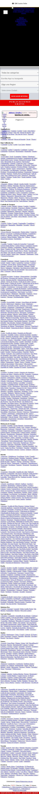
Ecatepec (31, 384)
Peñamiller (10, 602)
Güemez (29, 677)
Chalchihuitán (5, 163)
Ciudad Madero (11, 676)
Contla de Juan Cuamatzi (8, 693)
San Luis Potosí (31, 622)
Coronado (34, 187)
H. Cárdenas (10, 665)
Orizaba (3, 736)
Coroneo (26, 263)
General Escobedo (26, 489)
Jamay (23, 348)
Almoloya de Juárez (6, 374)
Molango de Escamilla (12, 317)
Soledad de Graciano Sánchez (13, 626)
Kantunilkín (10, 610)
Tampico (17, 682)
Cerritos (8, 617)
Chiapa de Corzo (21, 163)
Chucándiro (11, 431)
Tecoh (22, 759)
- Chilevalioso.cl (25, 789)
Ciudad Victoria (22, 676)
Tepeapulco (4, 324)
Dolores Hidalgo (22, 264)
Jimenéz (19, 194)
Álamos (17, 643)
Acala (11, 156)
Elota (2, 636)
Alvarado (21, 720)
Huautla (21, 311)
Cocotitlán (22, 383)
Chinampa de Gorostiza (8, 725)
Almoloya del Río (18, 374)
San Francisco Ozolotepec (30, 532)
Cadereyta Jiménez (21, 485)
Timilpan (4, 413)
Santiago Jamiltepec (6, 561)
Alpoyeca (27, 278)
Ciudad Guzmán (27, 340)
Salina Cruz (24, 523)
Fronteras (35, 646)
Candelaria (24, 149)
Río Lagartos (14, 758)
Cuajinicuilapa (32, 287)
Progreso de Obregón (31, 319)
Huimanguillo (19, 665)
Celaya (13, 263)
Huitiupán (31, 167)
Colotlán (35, 340)
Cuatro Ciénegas (6, 208)
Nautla (19, 734)
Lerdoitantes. (18, 247)
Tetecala (32, 461)
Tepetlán (28, 739)
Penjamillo (17, 444)
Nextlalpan (27, 395)
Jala (2, 475)
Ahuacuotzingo (25, 276)
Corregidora (8, 598)
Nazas (2, 249)
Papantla (24, 736)
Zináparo (28, 449)
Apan (23, 304)
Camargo (3, 187)
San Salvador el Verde (13, 588)
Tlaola (2, 592)
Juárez (35, 168)
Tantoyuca (7, 739)
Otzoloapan (15, 398)
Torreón (30, 216)
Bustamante (11, 485)
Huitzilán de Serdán (24, 578)
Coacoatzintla (20, 725)
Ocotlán (8, 352)
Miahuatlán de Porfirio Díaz (24, 521)
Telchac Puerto (29, 759)
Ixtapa (14, 168)
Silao (2, 271)
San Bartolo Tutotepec (21, 321)
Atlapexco (4, 305)
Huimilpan (4, 600)
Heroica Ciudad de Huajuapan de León (12, 518)
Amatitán (10, 335)
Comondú (4, 144)
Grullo (31, 343)
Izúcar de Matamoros (17, 580)
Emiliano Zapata (14, 458)
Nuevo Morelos (5, 681)
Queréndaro (11, 446)
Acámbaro (10, 261)
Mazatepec (17, 460)
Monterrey (30, 496)
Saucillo (31, 201)
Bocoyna (22, 185)
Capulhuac (10, 379)
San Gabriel (13, 355)
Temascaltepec (5, 408)
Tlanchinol (34, 326)
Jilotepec (22, 389)
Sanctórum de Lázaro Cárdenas (14, 705)
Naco (10, 652)
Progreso (27, 213)
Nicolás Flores (24, 317)
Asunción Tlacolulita (7, 509)
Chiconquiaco (30, 724)
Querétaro (29, 602)
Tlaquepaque (10, 362)
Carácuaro (11, 429)
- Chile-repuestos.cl (16, 787)
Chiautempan (31, 691)
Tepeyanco (26, 710)
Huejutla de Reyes (13, 312)
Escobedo (14, 208)
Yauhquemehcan (14, 713)
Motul (21, 756)
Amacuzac (4, 456)
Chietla (24, 571)
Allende (16, 184)
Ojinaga (3, 199)
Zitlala (27, 297)
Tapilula (3, 177)
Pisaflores (21, 319)
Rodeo (26, 251)
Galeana (3, 191)
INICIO (21, 18)
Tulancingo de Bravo (17, 328)
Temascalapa (18, 407)
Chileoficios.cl (6, 787)
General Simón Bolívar (7, 245)
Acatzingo (21, 568)
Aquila (18, 427)
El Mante (31, 676)
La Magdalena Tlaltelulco (21, 696)
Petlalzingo (4, 583)
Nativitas (23, 700)
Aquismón (11, 616)
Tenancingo (13, 408)
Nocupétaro (4, 441)
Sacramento (9, 215)
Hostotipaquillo (22, 345)
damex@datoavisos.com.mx (24, 781)
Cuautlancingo (12, 573)
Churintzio (19, 431)
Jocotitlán (10, 391)
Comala (14, 223)
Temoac (19, 461)
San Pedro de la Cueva (21, 657)
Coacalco (3, 383)
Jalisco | (12, 113)
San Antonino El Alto (13, 525)
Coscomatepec (20, 727)
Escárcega (12, 151)
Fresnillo (21, 768)
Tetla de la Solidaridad (7, 712)
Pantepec (9, 173)
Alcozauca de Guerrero (16, 278)
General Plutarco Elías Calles (9, 648)
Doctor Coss (22, 487)
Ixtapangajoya (21, 168)
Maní (33, 754)
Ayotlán (25, 338)
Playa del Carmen (26, 610)
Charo (24, 429)
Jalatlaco (10, 389)
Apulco (3, 766)
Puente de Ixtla (5, 461)
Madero (17, 439)
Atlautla (18, 377)
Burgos (26, 674)
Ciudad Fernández (29, 617)
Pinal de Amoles (20, 602)
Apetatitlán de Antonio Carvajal (18, 689)
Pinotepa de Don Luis (13, 523)
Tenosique (8, 669)
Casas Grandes (11, 187)
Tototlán (27, 362)
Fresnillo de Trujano (27, 516)
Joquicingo (17, 391)
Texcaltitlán (4, 412)
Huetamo (26, 434)
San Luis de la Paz (31, 269)
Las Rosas (23, 170)
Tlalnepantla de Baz (22, 413)
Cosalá (22, 634)
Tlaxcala (17, 712)
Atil (27, 643)
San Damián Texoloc (16, 701)
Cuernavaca (4, 458)
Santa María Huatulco (7, 557)
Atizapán (23, 376)
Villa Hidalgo (20, 629)
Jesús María (31, 131)
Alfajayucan (10, 304)
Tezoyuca (26, 412)
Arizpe (23, 643)
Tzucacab (10, 761)
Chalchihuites (20, 766)
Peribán (24, 444)
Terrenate (33, 710)
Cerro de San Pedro (17, 617)
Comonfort (20, 263)
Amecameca (5, 376)
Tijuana (33, 139)
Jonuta (8, 667)
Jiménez (26, 209)
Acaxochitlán (11, 302)
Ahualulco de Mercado (24, 333)
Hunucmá (15, 754)
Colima (9, 223)
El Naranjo (18, 619)
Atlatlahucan (12, 456)
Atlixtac (3, 281)
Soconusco (26, 737)
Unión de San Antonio (7, 364)
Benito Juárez (25, 232)
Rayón (16, 400)
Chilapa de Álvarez (15, 283)
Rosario (23, 199)
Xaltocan (35, 712)
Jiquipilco (3, 391)
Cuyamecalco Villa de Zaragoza (10, 516)
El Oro (10, 386)
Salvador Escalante (28, 446)
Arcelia (3, 280)
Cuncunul (18, 753)
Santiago (28, 499)
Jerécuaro (9, 266)
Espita (30, 753)
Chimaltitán (17, 340)
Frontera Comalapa (10, 167)
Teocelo (22, 739)
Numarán (3, 443)
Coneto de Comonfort (19, 244)
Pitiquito (21, 653)
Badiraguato (10, 634)
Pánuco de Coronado (7, 251)
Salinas (15, 622)
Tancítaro (26, 448)
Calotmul (4, 749)
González (3, 677)
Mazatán (29, 170)
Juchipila (12, 771)
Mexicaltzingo (5, 395)
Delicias (11, 189)
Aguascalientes (5, 131)
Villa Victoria (33, 417)
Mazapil (30, 771)
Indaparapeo (4, 436)
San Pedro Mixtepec (16, 552)
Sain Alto (26, 773)
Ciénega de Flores (12, 487)
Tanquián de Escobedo (19, 628)
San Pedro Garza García (8, 499)
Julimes (30, 194)
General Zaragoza (21, 490)
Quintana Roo (5, 758)
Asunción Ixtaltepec (6, 508)
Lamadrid (3, 211)
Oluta (29, 734)
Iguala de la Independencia (23, 290)
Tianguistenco (34, 412)
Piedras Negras (18, 213)
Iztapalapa (23, 235)
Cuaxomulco (20, 693)
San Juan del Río (28, 252)
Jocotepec (13, 350)
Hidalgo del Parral (6, 194)
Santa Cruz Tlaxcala (16, 708)
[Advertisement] (19, 46)
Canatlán (4, 244)
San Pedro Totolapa (17, 554)
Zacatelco (23, 713)
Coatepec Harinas (12, 383)
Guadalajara (13, 345)
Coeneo (34, 431)
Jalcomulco (4, 730)
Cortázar (32, 263)
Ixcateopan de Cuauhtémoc (9, 292)
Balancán (4, 664)
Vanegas (3, 629)
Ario (22, 427)
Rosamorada (14, 475)
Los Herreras (13, 494)
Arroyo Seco (17, 597)
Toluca (31, 413)
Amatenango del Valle (30, 158)
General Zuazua (32, 490)
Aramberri (4, 485)
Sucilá (7, 759)
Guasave (14, 636)
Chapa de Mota (24, 379)
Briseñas (33, 427)
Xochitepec (12, 465)
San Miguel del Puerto (25, 544)
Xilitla (27, 629)
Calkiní (10, 149)
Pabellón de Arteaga (7, 132)
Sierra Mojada (22, 216)
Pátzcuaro (10, 444)
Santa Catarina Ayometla (24, 706)
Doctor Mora (12, 264)
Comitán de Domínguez (8, 165)
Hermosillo (4, 650)
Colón (2, 598)
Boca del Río (25, 722)
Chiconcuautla (17, 571)
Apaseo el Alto (24, 261)
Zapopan (34, 365)
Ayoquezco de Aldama (21, 509)
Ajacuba (3, 304)
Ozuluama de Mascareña (13, 736)
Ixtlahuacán (4, 225)
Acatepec (16, 276)
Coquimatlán (22, 223)
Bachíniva (4, 185)
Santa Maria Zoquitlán (14, 559)
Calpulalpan (22, 691)
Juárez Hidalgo (23, 314)
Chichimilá (15, 751)
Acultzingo (23, 718)
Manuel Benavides (20, 196)
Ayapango (31, 377)
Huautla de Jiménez (20, 520)
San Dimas (4, 252)
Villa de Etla (24, 562)
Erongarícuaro (15, 432)
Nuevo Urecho (28, 441)
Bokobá (22, 747)
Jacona (20, 436)
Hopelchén (28, 151)
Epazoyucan (26, 309)
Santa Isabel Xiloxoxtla (30, 708)
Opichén (26, 756)
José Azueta (21, 292)
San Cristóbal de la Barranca (21, 353)
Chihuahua (20, 187)
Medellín (3, 732)
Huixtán (3, 168)
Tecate (28, 139)
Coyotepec (29, 383)
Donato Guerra (23, 384)
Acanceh (8, 747)
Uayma (16, 761)
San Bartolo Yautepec (22, 526)
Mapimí (25, 247)
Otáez (36, 249)
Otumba (8, 398)
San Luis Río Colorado (26, 655)
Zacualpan (20, 419)
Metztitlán (10, 316)
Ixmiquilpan (31, 312)
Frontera (34, 208)
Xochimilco (17, 239)
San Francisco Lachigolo (16, 530)
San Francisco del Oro (11, 201)
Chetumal (10, 609)
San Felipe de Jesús (12, 655)
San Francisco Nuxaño (14, 532)
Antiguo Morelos (18, 674)
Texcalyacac (12, 412)
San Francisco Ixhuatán (16, 528)
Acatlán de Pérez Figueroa (16, 506)
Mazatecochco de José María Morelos (18, 698)
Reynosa (31, 681)
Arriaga (16, 160)
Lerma (36, 391)
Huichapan (23, 312)
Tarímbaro (33, 448)
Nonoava (21, 197)
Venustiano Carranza (7, 239)
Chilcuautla (28, 307)
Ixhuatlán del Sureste (29, 729)
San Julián (17, 357)
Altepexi (3, 569)
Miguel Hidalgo (12, 237)
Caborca (25, 645)
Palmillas (25, 681)
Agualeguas (10, 484)
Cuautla (21, 341)
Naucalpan (19, 395)
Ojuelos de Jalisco (16, 352)
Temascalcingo (27, 407)
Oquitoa (15, 653)
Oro (32, 249)
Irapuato (3, 266)
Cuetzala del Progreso (19, 288)
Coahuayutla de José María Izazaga (11, 285)
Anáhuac (23, 484)
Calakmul (4, 149)
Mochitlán (22, 293)
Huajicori (25, 473)
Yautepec (19, 465)
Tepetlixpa (12, 410)
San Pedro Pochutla (29, 552)
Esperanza (21, 573)
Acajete (3, 568)
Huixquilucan (33, 386)
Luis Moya (24, 771)
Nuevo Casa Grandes (31, 197)
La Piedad (25, 437)
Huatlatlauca (4, 576)
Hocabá (3, 754)
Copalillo (3, 287)
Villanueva (4, 777)
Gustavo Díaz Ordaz (20, 677)
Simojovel (25, 175)
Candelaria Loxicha (13, 511)
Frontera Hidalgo (22, 167)
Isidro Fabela (4, 388)
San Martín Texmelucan (26, 585)
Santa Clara (15, 254)
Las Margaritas (14, 170)
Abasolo (3, 206)
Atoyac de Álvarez (12, 281)
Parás (35, 496)
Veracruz (3, 742)
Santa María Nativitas (21, 557)
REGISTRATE (19, 6)
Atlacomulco (11, 377)
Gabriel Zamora (25, 432)
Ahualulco (4, 616)
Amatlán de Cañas (21, 472)
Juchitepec (25, 391)
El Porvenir (26, 165)
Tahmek (12, 759)
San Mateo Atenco (13, 403)
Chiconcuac (18, 381)
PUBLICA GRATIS (21, 21)
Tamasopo (26, 626)
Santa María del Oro (14, 477)
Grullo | (19, 113)
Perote (30, 736)
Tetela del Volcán (6, 463)
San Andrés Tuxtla (16, 737)
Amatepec (35, 374)
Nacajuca (22, 667)
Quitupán (9, 353)
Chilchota (4, 431)
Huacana (3, 434)
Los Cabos (21, 144)
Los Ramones (22, 494)
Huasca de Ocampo (12, 311)
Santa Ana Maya (10, 448)
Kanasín (24, 754)
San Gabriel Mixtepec (18, 535)
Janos (14, 194)
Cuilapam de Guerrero (27, 514)
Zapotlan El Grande (20, 367)
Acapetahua (17, 156)
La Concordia (5, 170)
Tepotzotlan (19, 410)
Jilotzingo (29, 389)
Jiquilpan (32, 436)
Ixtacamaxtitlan (5, 580)
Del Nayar (18, 473)
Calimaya (3, 379)
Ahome (3, 634)
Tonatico (3, 415)
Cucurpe (9, 646)
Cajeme (31, 645)
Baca (17, 747)
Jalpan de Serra (12, 600)
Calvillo (19, 131)
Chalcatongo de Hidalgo (27, 511)
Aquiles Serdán (23, 184)
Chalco (17, 379)
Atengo (21, 336)
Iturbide (24, 492)
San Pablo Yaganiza (12, 549)
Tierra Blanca (5, 741)
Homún (8, 754)
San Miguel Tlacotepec (19, 545)
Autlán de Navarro (16, 338)
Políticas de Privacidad (19, 790)
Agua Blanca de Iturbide (29, 302)
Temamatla (10, 407)
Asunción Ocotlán (32, 508)
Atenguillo (28, 336)
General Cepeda (5, 209)
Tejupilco (3, 407)
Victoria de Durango (7, 256)
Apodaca (30, 484)
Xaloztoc (29, 712)
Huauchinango (13, 576)
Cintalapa (30, 163)
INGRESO (21, 23)
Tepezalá (30, 134)
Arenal (3, 336)
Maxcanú (3, 756)
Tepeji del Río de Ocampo (16, 324)
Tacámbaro (19, 448)
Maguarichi (10, 196)
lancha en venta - (22, 115)
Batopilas (16, 185)
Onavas (3, 653)
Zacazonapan (12, 419)
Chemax (8, 751)
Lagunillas (4, 621)
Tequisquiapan (21, 604)
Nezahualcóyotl (5, 396)
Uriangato (8, 271)
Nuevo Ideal (20, 249)
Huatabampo (12, 650)
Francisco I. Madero (24, 208)
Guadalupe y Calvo (14, 192)
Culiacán (27, 634)
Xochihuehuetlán (19, 297)
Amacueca (4, 335)
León (14, 266)
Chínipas (27, 187)
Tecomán (26, 225)
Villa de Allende (13, 417)
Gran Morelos (20, 191)
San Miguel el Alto (12, 359)
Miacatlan (24, 460)
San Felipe (22, 758)
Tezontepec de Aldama (7, 326)
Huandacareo (11, 434)
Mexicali (10, 139)
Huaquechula (31, 574)
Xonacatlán (4, 419)
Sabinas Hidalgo (5, 497)
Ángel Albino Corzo (7, 160)
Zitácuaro (35, 449)
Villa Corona (19, 364)
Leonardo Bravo (5, 293)
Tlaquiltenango (32, 463)
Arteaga (20, 206)
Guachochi (28, 191)
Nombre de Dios (10, 249)
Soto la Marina (9, 682)
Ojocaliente (14, 773)
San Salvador (11, 323)
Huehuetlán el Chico (32, 576)
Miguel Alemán (13, 679)
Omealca (34, 734)
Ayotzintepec (33, 509)
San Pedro (14, 216)
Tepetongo (12, 775)
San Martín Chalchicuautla (8, 624)
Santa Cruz (32, 657)
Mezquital (31, 247)
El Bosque (19, 165)
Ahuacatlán (12, 472)
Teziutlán (32, 590)
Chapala (10, 340)
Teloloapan (24, 295)
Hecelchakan (19, 151)
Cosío (25, 131)
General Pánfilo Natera (23, 770)
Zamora (22, 449)
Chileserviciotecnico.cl (29, 787)
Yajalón (7, 179)
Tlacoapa (9, 297)
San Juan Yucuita (13, 544)
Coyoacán (9, 233)
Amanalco (28, 374)
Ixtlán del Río (33, 473)
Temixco (13, 461)
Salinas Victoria (16, 497)
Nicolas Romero (16, 396)
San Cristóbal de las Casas (13, 175)
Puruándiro (4, 446)
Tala (11, 360)
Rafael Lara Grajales (19, 583)
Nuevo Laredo (31, 679)
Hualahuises (17, 492)
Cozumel (16, 609)
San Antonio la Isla (24, 400)
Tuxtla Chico (16, 177)
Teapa (2, 669)
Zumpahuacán (5, 420)
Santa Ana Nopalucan (31, 705)
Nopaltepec (25, 396)
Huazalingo (28, 311)
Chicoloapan (10, 381)
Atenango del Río (11, 280)
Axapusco (24, 377)
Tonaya (22, 362)
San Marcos (24, 357)
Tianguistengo (19, 326)
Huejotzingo (5, 578)
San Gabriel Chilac (12, 585)
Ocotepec (3, 172)
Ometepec (29, 293)
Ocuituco (31, 460)
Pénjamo (27, 266)
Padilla (19, 681)
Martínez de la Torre (21, 730)
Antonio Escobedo (25, 335)
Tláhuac (27, 237)
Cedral (3, 617)
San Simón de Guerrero (27, 403)
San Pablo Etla (11, 547)
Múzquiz (31, 211)
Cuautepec (9, 288)
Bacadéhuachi (33, 643)
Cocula (25, 285)
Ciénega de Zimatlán (26, 513)
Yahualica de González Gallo (9, 365)
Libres (33, 580)
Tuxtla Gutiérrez (26, 177)
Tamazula (22, 254)
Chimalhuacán (27, 381)
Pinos (20, 773)
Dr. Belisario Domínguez (22, 189)
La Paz (10, 144)
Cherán (36, 429)
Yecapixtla (26, 465)
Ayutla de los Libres (24, 281)
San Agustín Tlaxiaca (7, 321)
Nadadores (4, 213)
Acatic (3, 333)
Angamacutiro (28, 425)
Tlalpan (33, 237)
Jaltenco (16, 389)
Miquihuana (22, 679)
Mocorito (27, 636)
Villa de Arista (11, 629)
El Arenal (18, 309)
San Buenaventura (29, 215)
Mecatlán (30, 730)
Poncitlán (26, 352)
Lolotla (31, 314)
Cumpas (15, 646)
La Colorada (25, 650)
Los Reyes (10, 439)
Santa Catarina (20, 499)
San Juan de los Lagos (24, 355)
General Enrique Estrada (8, 770)
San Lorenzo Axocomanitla (17, 703)
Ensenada (4, 139)
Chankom (33, 749)
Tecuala (35, 477)
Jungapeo (18, 437)
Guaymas (29, 648)
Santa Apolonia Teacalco (8, 706)
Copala (31, 285)
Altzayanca (4, 689)
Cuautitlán (4, 384)
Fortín (6, 729)
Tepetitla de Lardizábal (15, 710)
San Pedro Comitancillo (25, 550)
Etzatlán (16, 343)
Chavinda (30, 429)
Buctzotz (28, 747)
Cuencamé (30, 244)
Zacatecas (11, 777)
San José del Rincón (15, 401)
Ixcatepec (19, 729)
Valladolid (27, 761)
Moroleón (20, 266)
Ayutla (31, 338)
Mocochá (15, 756)
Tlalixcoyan (21, 741)
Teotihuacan (4, 410)
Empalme (22, 646)
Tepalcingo (26, 461)
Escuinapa (8, 636)
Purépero (30, 444)
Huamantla (12, 694)
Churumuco (27, 431)
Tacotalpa (34, 667)
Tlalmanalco (11, 413)
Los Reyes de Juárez (7, 581)
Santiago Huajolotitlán (28, 559)
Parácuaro (4, 444)
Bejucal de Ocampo (25, 160)
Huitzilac (22, 458)
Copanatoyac (11, 287)
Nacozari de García (18, 652)
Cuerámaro (4, 264)
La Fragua (27, 580)
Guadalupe (4, 192)
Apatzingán (12, 427)
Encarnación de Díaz (7, 343)
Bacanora (3, 645)
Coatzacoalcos (5, 727)
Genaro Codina (29, 768)
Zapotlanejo (30, 367)
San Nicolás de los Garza (29, 497)
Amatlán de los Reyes (31, 720)
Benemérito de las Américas (13, 161)
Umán (21, 761)
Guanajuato (31, 264)
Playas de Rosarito (19, 139)
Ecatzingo (4, 386)
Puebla (10, 583)
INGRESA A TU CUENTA (19, 1)
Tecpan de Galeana (14, 295)
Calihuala (3, 511)
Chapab (3, 751)
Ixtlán (15, 436)
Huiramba (33, 434)
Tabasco (32, 773)
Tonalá (17, 362)
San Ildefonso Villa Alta (14, 537)
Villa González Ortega (31, 775)
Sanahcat (29, 758)
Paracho (32, 443)
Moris (16, 197)
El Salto (34, 341)
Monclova (18, 211)
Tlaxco (23, 712)
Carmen (30, 149)
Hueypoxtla (24, 386)
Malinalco (11, 393)
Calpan (29, 569)
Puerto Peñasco (29, 653)
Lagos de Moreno (30, 350)
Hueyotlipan (20, 694)
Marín (29, 494)
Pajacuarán (16, 443)
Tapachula (32, 175)
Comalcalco (11, 664)
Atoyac (7, 338)
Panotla (29, 700)
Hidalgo (20, 209)
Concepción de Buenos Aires (9, 341)
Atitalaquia (29, 304)
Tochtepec (8, 592)
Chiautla (3, 381)
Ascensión (32, 184)
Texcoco (19, 412)
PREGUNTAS (21, 19)
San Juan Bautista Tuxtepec (21, 542)
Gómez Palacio (20, 245)
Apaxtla (33, 278)
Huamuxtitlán (10, 290)
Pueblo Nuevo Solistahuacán (21, 173)
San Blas (25, 475)
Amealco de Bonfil (6, 597)
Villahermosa (16, 669)
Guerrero (31, 192)
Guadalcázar (26, 619)
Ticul (36, 759)
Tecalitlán (16, 360)
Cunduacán (19, 664)
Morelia (29, 439)
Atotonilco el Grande (26, 305)
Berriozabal (25, 161)
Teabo (17, 759)
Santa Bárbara (23, 201)
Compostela (10, 473)
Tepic (2, 478)
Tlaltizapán (23, 463)
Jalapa (26, 665)
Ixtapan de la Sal (22, 388)
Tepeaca (25, 590)
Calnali (35, 305)
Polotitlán (10, 400)
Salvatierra (16, 268)
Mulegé (28, 144)
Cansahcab (11, 749)
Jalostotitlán (16, 348)
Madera (3, 196)
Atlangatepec (4, 691)
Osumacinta (27, 172)
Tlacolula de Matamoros (13, 562)
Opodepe (9, 653)
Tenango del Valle (23, 408)
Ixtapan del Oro (32, 388)
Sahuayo (19, 446)
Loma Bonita (11, 521)
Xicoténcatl (34, 682)
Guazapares (24, 192)
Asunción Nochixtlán (19, 508)
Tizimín (3, 761)
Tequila (22, 360)
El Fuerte (34, 634)
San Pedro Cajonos (11, 550)
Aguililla (9, 425)
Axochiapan (20, 456)
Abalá (3, 747)
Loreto (15, 144)
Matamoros (4, 197)
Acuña (9, 206)
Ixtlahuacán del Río (6, 348)
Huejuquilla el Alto (6, 347)
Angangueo (4, 427)
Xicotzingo (4, 713)
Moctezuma (34, 621)
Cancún (3, 609)
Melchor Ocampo (20, 393)
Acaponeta (4, 472)
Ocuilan (3, 398)
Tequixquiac (28, 410)
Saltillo (16, 215)
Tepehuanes (30, 254)
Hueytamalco (14, 578)
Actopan (18, 302)
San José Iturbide (19, 269)
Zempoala (28, 328)
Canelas (10, 244)
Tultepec (9, 415)
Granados (22, 648)
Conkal (12, 753)
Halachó (35, 753)
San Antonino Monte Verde (29, 525)
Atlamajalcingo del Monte (25, 280)
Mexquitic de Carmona (23, 621)
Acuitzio (3, 425)
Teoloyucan (33, 408)
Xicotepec (16, 592)
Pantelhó (3, 173)
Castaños (32, 206)
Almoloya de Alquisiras (27, 372)
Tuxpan (33, 362)
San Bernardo (33, 251)
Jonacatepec (9, 460)
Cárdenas (34, 616)
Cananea (3, 646)
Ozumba (31, 398)
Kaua (29, 754)
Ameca (16, 335)
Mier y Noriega (11, 496)
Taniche (26, 561)
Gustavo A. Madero (6, 235)
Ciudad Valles (5, 619)
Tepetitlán (28, 324)
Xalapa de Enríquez (13, 742)
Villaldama (4, 501)
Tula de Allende (5, 328)
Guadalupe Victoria (31, 245)
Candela (25, 206)
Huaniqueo (19, 434)
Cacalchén (35, 747)
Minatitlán (19, 225)
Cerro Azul (22, 724)
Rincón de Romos (25, 132)
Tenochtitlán (15, 739)
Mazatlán (21, 636)
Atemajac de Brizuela (12, 336)
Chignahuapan (32, 571)
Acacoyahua (5, 156)
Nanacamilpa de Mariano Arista (10, 700)
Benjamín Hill (17, 645)
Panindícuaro (25, 443)
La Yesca (6, 475)
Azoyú (33, 281)
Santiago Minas (18, 561)
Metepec (3, 316)
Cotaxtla (28, 727)
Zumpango (13, 420)
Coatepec (27, 725)
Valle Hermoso (25, 682)
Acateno (9, 568)
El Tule (33, 189)
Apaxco (11, 376)
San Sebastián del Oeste (26, 359)
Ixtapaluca (12, 388)
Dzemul (24, 753)
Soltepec (3, 590)
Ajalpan (35, 568)
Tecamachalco (11, 590)
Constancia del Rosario (13, 514)
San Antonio (21, 622)
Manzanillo (12, 225)
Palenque (35, 172)
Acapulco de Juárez (7, 276)
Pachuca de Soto (12, 319)
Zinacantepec (29, 419)
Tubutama (11, 658)
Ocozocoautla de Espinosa (15, 172)
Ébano (12, 619)
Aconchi (3, 643)
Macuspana (14, 667)
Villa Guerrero (28, 364)
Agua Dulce (31, 718)
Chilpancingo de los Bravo (30, 283)
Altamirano (31, 156)
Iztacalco (16, 235)
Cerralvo (3, 487)
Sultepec (23, 405)
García (9, 489)
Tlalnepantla (15, 463)
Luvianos (4, 393)
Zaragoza (8, 218)
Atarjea (8, 263)
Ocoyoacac (33, 396)
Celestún (26, 749)
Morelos (10, 197)
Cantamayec (19, 749)
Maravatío (23, 439)
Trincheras (4, 658)
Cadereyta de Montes (28, 597)
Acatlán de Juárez (11, 333)
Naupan (16, 581)
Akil (13, 747)
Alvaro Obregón (6, 232)
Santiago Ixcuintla (26, 477)
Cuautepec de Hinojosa (7, 309)
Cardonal (3, 307)
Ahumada (4, 184)
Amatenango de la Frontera (14, 158)
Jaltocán (15, 314)
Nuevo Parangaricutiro (16, 441)
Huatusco (12, 729)
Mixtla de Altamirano (20, 732)
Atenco (17, 376)
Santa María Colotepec (30, 556)
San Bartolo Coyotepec (7, 526)
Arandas (34, 335)
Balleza (10, 185)
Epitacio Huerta (5, 432)
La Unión (29, 292)
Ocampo (10, 213)
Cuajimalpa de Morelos (20, 233)
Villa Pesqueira (19, 658)
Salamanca (9, 268)
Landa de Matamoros (24, 600)
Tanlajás (8, 628)
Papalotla (3, 400)
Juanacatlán (20, 350)
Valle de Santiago (17, 271)
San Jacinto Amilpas (28, 537)
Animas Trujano (29, 506)
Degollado (28, 341)
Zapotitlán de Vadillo (7, 367)
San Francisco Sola (7, 533)
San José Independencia (24, 540)
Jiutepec (35, 458)
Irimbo (11, 436)
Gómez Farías (11, 191)
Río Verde (9, 622)
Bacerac (9, 645)
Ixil (20, 754)
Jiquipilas (29, 168)
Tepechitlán (4, 775)
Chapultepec (34, 379)
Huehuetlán (34, 619)
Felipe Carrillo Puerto (26, 609)
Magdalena (33, 650)
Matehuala (12, 621)
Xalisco (13, 478)
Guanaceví (4, 247)
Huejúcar (31, 345)
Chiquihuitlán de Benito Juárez (10, 513)
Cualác (3, 288)
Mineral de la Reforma (20, 316)
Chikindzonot (5, 753)
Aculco (16, 372)
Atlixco (15, 569)
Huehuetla (4, 312)
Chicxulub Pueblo (25, 751)
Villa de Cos (19, 775)
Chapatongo (10, 307)
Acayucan (10, 718)
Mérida (9, 756)
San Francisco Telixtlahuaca (22, 533)
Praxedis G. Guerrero (13, 199)
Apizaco (31, 689)
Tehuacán (19, 590)
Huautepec (10, 520)
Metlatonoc (14, 293)
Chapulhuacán (19, 307)
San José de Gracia (21, 134)
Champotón (4, 151)
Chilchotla (4, 573)
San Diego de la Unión (27, 268)
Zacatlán (22, 592)
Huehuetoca (16, 386)
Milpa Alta (21, 237)
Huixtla (8, 168)
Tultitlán (15, 415)
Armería (3, 223)
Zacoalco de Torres (24, 365)
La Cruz (35, 194)
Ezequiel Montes (26, 598)
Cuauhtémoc (4, 189)
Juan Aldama (4, 771)
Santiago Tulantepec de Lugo (25, 323)
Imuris (19, 650)
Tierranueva (30, 628)
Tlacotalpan (13, 741)
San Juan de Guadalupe (15, 252)
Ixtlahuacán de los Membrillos (22, 347)
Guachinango (5, 345)
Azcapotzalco (16, 232)
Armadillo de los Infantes (23, 616)
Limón (3, 352)
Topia (36, 254)
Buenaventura (30, 185)
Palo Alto (16, 132)
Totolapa (9, 177)
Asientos (13, 131)
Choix (17, 634)
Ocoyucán (23, 581)
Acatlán (3, 302)
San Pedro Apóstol (25, 549)
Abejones (4, 506)
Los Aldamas (4, 494)
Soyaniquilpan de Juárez (13, 405)
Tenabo (34, 151)
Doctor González (32, 487)
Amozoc (9, 569)
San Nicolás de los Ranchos (21, 586)
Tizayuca (27, 326)
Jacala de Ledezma (6, 314)
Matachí (29, 196)
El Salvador (14, 768)
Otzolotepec (23, 398)
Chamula (12, 163)
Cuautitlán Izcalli (13, 384)
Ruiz (20, 475)
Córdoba (12, 727)
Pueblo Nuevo (18, 251)
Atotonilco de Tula (13, 305)
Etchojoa (28, 646)
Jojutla (2, 460)
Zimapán (34, 328)
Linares (35, 492)
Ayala (27, 456)
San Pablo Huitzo (22, 547)
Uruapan (3, 449)
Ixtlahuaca (4, 389)
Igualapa (34, 290)
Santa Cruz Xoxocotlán (16, 556)
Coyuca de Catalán (21, 287)
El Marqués (17, 598)
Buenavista (4, 429)
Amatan (3, 158)
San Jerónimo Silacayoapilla (21, 538)
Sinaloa (16, 638)
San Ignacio (9, 638)
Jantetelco (29, 458)
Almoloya (18, 304)
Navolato (34, 636)
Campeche (16, 149)
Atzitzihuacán (22, 569)
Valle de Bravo (23, 415)
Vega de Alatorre (31, 741)
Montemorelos (21, 496)
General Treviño (10, 490)
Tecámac (30, 405)
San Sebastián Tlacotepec (28, 588)
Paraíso (28, 667)
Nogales (34, 652)
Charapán (18, 429)
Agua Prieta (10, 643)
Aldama (24, 156)
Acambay (4, 372)
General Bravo (16, 489)
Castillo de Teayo (12, 724)
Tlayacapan (4, 465)
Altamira (9, 674)
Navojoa (28, 652)
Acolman (10, 372)
